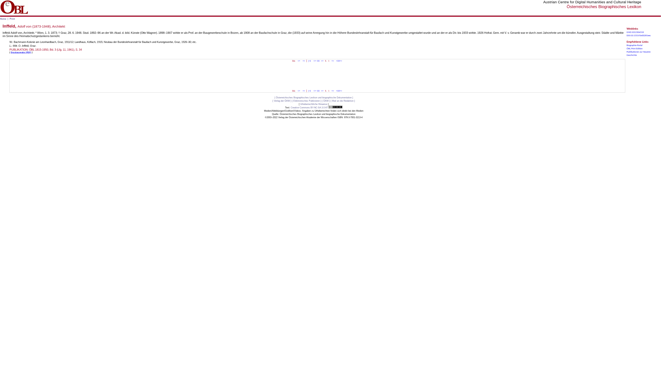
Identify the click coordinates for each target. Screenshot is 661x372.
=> (304, 61)
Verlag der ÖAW (282, 101)
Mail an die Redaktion (343, 101)
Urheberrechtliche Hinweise (313, 104)
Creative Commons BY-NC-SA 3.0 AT (310, 107)
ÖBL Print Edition (635, 49)
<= (299, 61)
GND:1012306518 (635, 32)
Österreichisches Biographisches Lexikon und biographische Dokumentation (314, 97)
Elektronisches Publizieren (306, 101)
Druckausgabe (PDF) (21, 52)
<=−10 (316, 61)
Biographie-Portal (634, 45)
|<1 (309, 61)
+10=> (339, 61)
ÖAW (326, 101)
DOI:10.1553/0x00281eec (639, 35)
